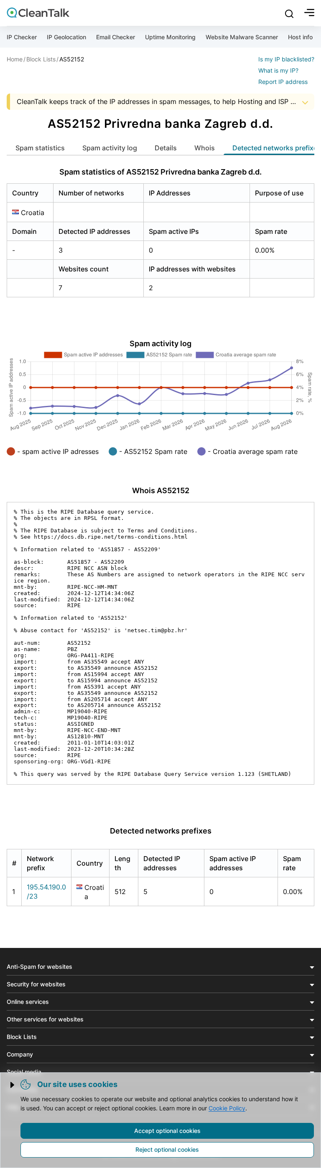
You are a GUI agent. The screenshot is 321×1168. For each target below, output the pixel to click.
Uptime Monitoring (170, 37)
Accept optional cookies (167, 1130)
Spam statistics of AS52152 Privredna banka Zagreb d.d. (160, 171)
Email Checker (115, 37)
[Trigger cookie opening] (13, 1085)
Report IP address (283, 81)
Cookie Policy (227, 1108)
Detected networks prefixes (160, 830)
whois (204, 148)
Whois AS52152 (160, 490)
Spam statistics (40, 148)
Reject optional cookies (167, 1149)
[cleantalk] (38, 13)
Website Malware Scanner (242, 37)
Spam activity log (109, 148)
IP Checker (22, 37)
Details (166, 148)
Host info (300, 37)
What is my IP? (278, 70)
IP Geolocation (66, 37)
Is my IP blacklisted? (286, 59)
